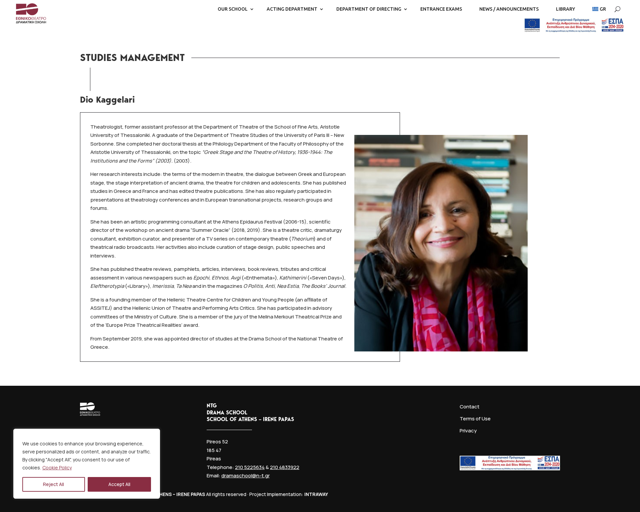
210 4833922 (284, 467)
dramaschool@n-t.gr (245, 475)
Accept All (119, 484)
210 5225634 (250, 467)
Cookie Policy (57, 467)
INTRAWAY (316, 494)
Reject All (53, 484)
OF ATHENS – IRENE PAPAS (175, 494)
